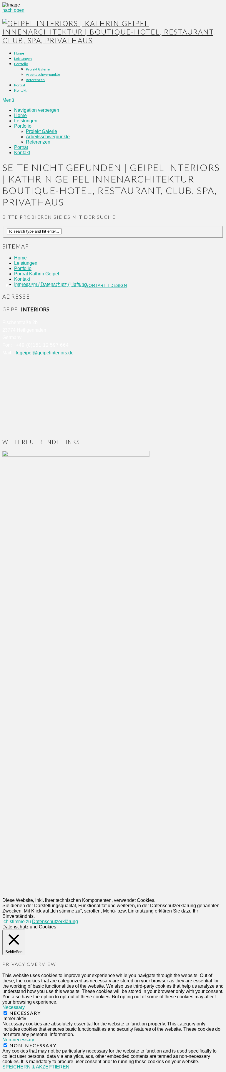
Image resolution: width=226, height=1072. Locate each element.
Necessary (25, 1013)
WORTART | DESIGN (105, 285)
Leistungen (23, 58)
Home (19, 53)
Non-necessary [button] (18, 1039)
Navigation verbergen (36, 110)
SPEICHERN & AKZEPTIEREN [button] (35, 1066)
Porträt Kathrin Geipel (36, 273)
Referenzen (35, 80)
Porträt (19, 85)
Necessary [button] (13, 1007)
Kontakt (20, 90)
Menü (8, 100)
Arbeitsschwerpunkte (43, 74)
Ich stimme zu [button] (16, 921)
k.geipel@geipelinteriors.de (45, 352)
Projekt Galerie (38, 69)
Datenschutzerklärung (55, 921)
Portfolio (21, 64)
